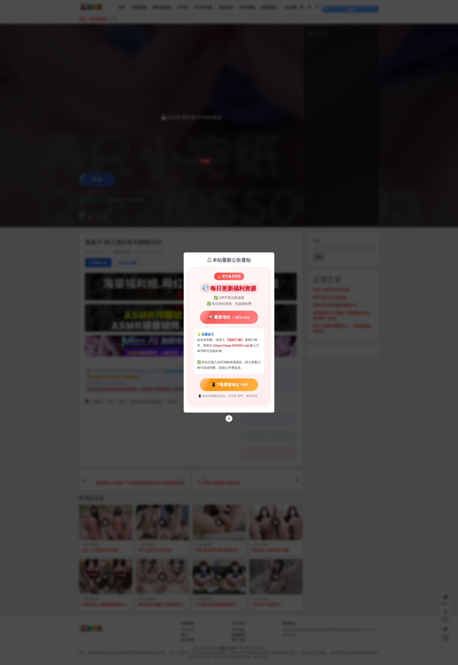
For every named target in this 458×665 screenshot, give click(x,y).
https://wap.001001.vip (231, 345)
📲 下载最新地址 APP (229, 385)
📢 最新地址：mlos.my (229, 317)
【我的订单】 (235, 340)
